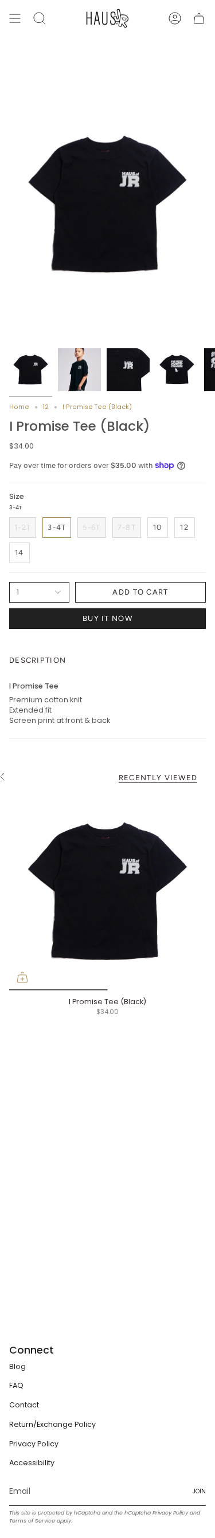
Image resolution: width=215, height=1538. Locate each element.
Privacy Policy (33, 1444)
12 (46, 407)
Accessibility (31, 1463)
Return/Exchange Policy (52, 1424)
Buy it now (107, 618)
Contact (24, 1405)
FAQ (16, 1385)
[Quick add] (22, 977)
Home (19, 407)
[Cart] (199, 18)
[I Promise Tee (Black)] (107, 892)
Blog (17, 1366)
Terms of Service (32, 1520)
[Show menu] (14, 18)
